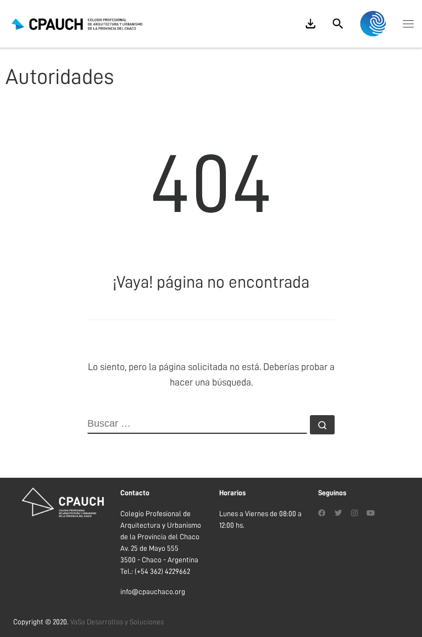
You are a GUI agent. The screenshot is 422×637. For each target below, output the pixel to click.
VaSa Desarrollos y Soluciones (117, 621)
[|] (77, 23)
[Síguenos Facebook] (322, 513)
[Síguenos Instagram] (354, 513)
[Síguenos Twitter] (338, 513)
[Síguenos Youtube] (371, 513)
